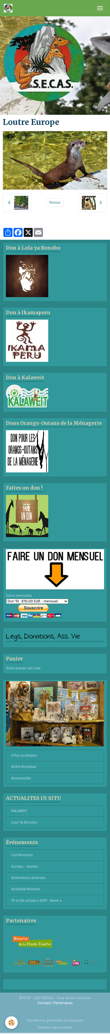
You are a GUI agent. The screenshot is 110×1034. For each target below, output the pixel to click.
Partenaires (63, 1003)
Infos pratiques (24, 755)
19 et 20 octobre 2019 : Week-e (36, 901)
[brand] (9, 8)
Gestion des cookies (55, 1027)
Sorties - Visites (24, 867)
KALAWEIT (19, 811)
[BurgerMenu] (100, 8)
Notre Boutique (23, 767)
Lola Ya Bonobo (24, 822)
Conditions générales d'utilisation (55, 1020)
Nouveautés (21, 778)
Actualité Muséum (25, 889)
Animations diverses (28, 878)
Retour (55, 203)
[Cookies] (11, 1022)
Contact (44, 1003)
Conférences (22, 855)
